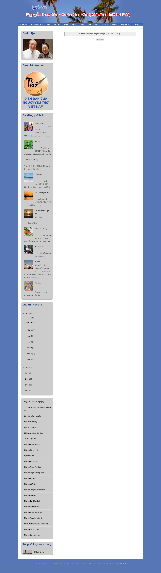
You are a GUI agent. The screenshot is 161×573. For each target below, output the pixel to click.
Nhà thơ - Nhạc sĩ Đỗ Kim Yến (34, 490)
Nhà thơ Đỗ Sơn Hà (31, 450)
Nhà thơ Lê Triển (30, 484)
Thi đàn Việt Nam (30, 439)
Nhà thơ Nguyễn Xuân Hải (33, 518)
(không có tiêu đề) (32, 160)
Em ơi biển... (39, 175)
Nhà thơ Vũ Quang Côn (32, 444)
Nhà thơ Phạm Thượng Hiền (34, 473)
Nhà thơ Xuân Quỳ (30, 422)
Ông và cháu (39, 247)
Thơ (48, 25)
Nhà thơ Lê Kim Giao (31, 507)
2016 (27, 379)
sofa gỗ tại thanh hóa (110, 567)
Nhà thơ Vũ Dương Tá (31, 461)
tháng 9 (29, 336)
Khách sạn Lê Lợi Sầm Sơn (33, 433)
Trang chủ (100, 40)
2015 (27, 385)
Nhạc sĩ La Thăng (30, 427)
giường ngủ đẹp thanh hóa (44, 567)
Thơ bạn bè (125, 25)
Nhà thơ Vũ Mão (29, 478)
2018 (27, 367)
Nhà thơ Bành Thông (31, 529)
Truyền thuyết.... (40, 124)
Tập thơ (56, 25)
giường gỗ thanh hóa (62, 567)
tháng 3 (29, 354)
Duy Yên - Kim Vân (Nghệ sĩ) (34, 402)
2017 (27, 373)
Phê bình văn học (109, 25)
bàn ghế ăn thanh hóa (77, 567)
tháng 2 (29, 360)
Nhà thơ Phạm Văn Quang (33, 467)
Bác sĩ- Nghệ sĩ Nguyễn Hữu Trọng (36, 524)
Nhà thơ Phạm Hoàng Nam (33, 512)
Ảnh (82, 25)
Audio (74, 25)
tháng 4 (29, 348)
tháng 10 (30, 330)
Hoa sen (37, 141)
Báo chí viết (93, 25)
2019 (27, 313)
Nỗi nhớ (37, 262)
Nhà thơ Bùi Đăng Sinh (32, 501)
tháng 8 (29, 342)
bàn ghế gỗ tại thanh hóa (26, 567)
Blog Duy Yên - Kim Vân (32, 416)
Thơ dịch (137, 25)
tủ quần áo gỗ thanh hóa (94, 567)
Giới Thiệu (23, 25)
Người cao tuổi (29, 456)
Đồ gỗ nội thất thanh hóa (8, 567)
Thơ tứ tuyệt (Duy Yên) (42, 193)
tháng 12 (30, 318)
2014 (27, 391)
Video (66, 25)
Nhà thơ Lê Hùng (30, 495)
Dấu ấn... (38, 283)
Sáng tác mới (37, 25)
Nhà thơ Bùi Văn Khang (32, 535)
